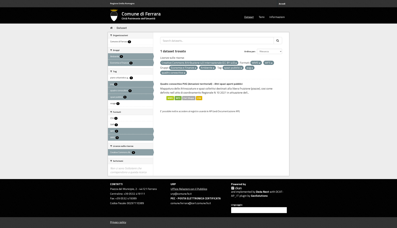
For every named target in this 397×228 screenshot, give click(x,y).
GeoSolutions (259, 196)
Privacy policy (118, 222)
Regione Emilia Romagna (122, 3)
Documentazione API (228, 111)
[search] (278, 40)
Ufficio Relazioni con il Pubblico (189, 189)
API (210, 111)
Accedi (282, 3)
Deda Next (262, 192)
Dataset (249, 17)
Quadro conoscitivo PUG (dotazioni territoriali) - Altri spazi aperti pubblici (201, 84)
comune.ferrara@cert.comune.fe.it (191, 203)
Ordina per (249, 51)
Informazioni (277, 17)
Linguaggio (236, 204)
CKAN (236, 188)
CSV (199, 98)
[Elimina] (236, 63)
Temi (261, 17)
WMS (170, 98)
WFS (178, 98)
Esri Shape (188, 98)
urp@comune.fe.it (181, 194)
